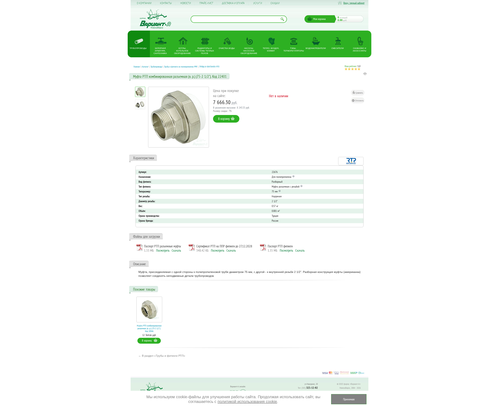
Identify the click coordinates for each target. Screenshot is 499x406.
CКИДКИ (275, 3)
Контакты (166, 3)
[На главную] (155, 19)
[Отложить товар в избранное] (358, 100)
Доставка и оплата (233, 3)
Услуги (257, 3)
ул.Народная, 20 (311, 383)
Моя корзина (319, 19)
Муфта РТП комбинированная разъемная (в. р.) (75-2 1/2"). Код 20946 (149, 328)
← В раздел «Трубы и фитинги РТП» (161, 355)
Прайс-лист (206, 3)
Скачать (176, 250)
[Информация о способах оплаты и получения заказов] (343, 374)
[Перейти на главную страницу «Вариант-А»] (153, 390)
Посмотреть (162, 250)
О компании (144, 3)
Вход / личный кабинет (354, 3)
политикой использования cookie (247, 401)
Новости (185, 3)
